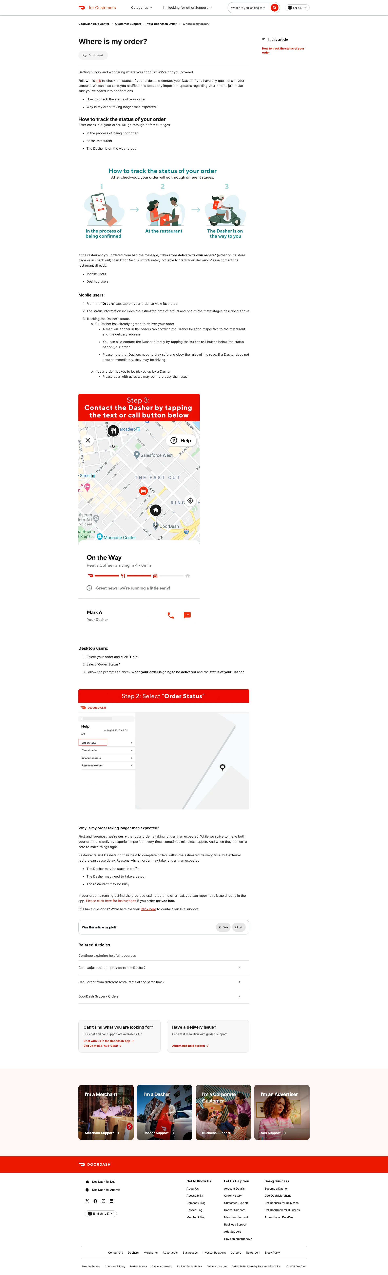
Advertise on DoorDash (280, 1217)
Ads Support (232, 1231)
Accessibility (195, 1195)
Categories (139, 7)
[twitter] (87, 1202)
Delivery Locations (217, 1266)
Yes (225, 927)
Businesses (190, 1252)
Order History (233, 1195)
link (98, 81)
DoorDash (300, 1266)
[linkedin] (111, 1202)
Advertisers (170, 1252)
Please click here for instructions (111, 901)
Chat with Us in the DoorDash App (106, 1041)
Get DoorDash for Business (282, 1210)
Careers (236, 1252)
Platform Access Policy (189, 1266)
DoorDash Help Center (93, 23)
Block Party (272, 1252)
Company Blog (196, 1203)
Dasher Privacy (138, 1266)
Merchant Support (236, 1217)
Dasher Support (234, 1210)
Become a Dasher (276, 1188)
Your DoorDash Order (162, 23)
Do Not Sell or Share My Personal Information (256, 1266)
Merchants (151, 1252)
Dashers (133, 1252)
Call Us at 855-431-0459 (100, 1045)
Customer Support (128, 23)
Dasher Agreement (162, 1266)
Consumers (115, 1252)
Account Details (234, 1188)
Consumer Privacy (115, 1266)
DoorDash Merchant (278, 1195)
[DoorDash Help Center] (94, 1164)
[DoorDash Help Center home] (81, 7)
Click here (148, 909)
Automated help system (188, 1045)
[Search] (274, 8)
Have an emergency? (238, 1238)
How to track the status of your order (283, 50)
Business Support (235, 1224)
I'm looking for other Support (185, 7)
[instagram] (103, 1202)
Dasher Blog (194, 1210)
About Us (193, 1188)
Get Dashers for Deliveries (281, 1203)
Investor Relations (214, 1252)
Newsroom (253, 1252)
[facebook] (95, 1202)
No (241, 927)
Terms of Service (91, 1266)
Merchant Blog (196, 1217)
